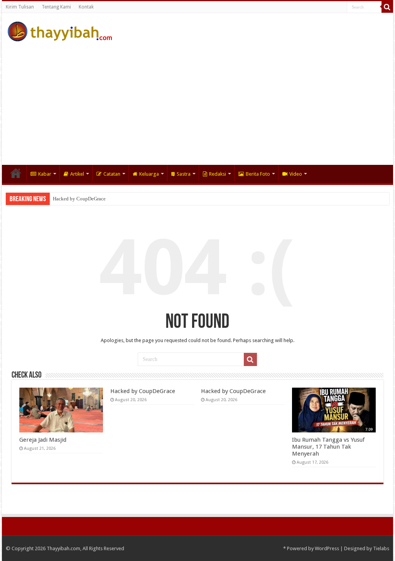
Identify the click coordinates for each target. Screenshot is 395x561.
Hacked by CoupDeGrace (79, 199)
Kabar (44, 174)
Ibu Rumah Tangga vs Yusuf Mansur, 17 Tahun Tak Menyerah (328, 446)
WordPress (327, 548)
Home (16, 173)
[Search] (387, 7)
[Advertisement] (197, 99)
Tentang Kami (56, 7)
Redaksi (217, 174)
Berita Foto (258, 174)
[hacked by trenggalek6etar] (60, 30)
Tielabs (381, 548)
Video (295, 174)
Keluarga (149, 174)
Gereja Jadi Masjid (42, 439)
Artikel (77, 174)
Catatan (111, 174)
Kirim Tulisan (20, 7)
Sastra (184, 174)
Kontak (86, 7)
